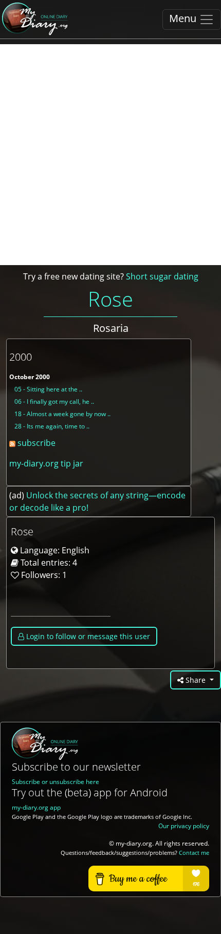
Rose (110, 299)
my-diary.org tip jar (46, 463)
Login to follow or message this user (87, 636)
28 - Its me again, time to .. (51, 426)
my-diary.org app (36, 807)
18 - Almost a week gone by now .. (62, 413)
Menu (184, 18)
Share (195, 680)
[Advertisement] (110, 154)
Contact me (194, 852)
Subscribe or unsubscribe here (55, 781)
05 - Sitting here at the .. (48, 389)
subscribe (35, 443)
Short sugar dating (162, 276)
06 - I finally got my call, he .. (54, 401)
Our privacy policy (183, 825)
